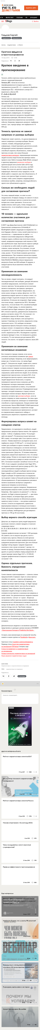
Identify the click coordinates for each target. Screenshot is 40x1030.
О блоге (20, 45)
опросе (30, 356)
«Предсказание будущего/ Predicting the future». (17, 630)
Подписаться (6, 38)
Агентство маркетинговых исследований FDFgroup (15, 645)
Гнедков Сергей (9, 35)
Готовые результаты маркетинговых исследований (18, 653)
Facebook (23, 637)
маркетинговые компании (10, 155)
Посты (3, 45)
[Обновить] (15, 690)
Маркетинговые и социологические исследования (15, 666)
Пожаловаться (17, 38)
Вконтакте (32, 637)
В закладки (22, 676)
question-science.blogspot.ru (23, 642)
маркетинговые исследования (14, 669)
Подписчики (11, 45)
